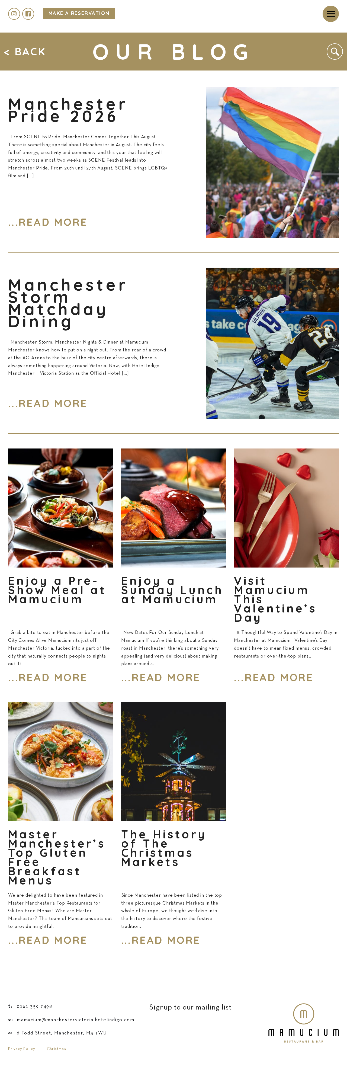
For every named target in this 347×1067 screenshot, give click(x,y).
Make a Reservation (79, 13)
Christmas (56, 1049)
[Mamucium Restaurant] (303, 1007)
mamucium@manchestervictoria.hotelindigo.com (71, 1019)
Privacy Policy (21, 1049)
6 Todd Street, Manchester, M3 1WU (57, 1033)
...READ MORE (48, 222)
